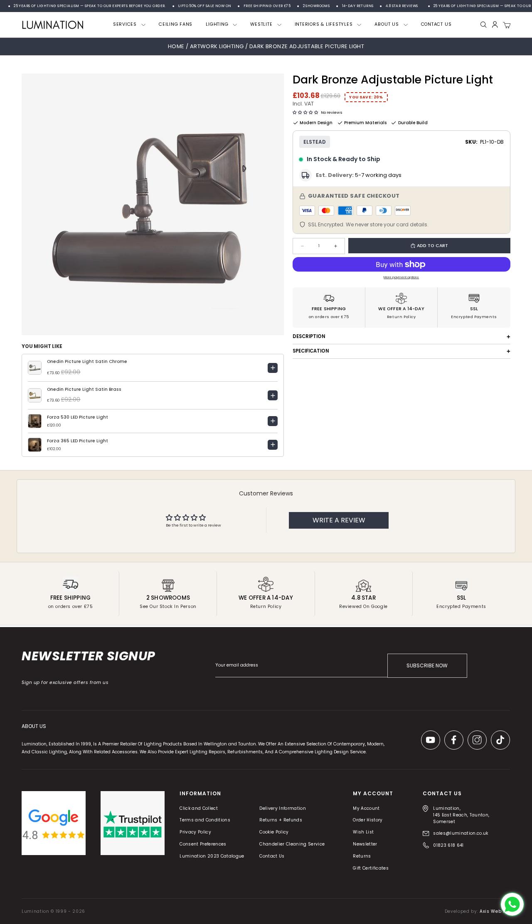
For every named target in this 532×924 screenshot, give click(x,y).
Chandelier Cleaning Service (292, 844)
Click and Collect (199, 808)
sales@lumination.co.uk (460, 833)
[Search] (483, 25)
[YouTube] (431, 740)
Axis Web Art (495, 911)
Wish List (363, 832)
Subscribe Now (427, 665)
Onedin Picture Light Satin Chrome (87, 361)
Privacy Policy (196, 832)
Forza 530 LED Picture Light (77, 417)
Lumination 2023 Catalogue (212, 856)
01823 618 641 (448, 845)
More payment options (401, 277)
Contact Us (272, 856)
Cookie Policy (274, 832)
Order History (368, 820)
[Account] (494, 24)
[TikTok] (500, 740)
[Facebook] (454, 740)
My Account (366, 808)
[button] (305, 112)
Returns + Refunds (281, 820)
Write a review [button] (339, 520)
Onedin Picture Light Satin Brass (84, 389)
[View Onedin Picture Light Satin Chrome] (273, 368)
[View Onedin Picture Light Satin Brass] (273, 395)
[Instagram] (477, 740)
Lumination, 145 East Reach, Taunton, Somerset (461, 815)
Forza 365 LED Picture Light (77, 441)
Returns (362, 856)
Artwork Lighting (217, 46)
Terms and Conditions (205, 820)
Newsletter (365, 844)
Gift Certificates (371, 868)
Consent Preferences (203, 844)
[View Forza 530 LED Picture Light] (273, 421)
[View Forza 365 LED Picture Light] (273, 445)
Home (176, 46)
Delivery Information (283, 808)
